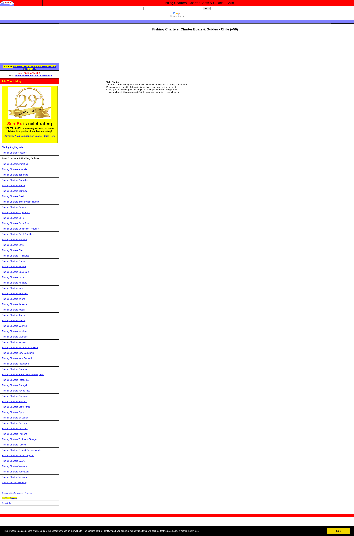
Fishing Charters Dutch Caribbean (18, 234)
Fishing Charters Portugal (14, 385)
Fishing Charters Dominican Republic (20, 229)
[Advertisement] (23, 43)
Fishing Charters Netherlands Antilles (20, 347)
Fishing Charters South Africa (16, 407)
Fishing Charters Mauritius (15, 337)
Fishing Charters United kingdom (18, 455)
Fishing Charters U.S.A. (13, 461)
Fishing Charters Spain (13, 412)
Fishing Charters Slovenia (14, 401)
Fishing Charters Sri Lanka (15, 418)
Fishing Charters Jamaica (14, 304)
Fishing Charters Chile (13, 218)
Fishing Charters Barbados (15, 180)
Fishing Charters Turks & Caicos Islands (21, 450)
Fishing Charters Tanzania (15, 428)
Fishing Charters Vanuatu (14, 466)
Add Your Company (9, 498)
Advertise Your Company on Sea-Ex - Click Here (29, 136)
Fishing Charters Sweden (14, 423)
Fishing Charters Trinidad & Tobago (19, 439)
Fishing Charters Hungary (14, 283)
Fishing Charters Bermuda (15, 191)
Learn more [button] (194, 531)
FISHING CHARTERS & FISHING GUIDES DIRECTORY (34, 67)
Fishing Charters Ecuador (14, 239)
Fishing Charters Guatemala (15, 272)
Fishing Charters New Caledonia (18, 353)
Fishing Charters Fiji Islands (15, 256)
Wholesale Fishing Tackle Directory (33, 75)
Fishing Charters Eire (12, 250)
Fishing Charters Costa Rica (15, 223)
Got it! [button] (338, 531)
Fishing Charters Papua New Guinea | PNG (23, 374)
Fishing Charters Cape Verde (16, 212)
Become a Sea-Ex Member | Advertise (17, 493)
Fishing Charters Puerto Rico (16, 391)
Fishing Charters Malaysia (14, 326)
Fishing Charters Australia (14, 169)
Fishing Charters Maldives (14, 331)
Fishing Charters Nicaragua (15, 364)
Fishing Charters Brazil (13, 196)
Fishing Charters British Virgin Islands (20, 202)
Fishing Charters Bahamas (15, 175)
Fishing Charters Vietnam (14, 477)
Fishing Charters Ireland (13, 299)
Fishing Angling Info (12, 147)
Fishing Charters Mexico (14, 342)
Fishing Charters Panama (14, 369)
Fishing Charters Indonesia (15, 293)
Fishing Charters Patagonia (15, 380)
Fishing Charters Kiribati (13, 320)
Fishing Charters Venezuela (15, 472)
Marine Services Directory (14, 482)
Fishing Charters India (12, 288)
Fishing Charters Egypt (13, 245)
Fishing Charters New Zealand (17, 358)
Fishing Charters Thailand (14, 434)
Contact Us (6, 503)
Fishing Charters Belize (13, 185)
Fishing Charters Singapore (15, 396)
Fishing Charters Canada (14, 207)
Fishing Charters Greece (14, 266)
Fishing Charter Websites (14, 153)
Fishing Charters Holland (14, 277)
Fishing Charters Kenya (13, 315)
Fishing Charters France (13, 261)
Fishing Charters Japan (13, 310)
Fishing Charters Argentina (15, 164)
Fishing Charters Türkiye (14, 445)
